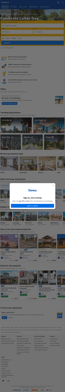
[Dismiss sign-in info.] (53, 185)
